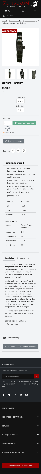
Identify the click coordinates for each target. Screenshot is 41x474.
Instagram (26, 395)
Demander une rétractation (20, 465)
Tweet (18, 150)
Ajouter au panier (24, 122)
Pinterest (24, 150)
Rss (15, 395)
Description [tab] (9, 258)
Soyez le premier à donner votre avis (22, 346)
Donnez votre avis (15, 141)
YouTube (20, 395)
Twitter (9, 395)
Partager (13, 150)
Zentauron (25, 201)
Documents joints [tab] (24, 258)
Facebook (3, 395)
